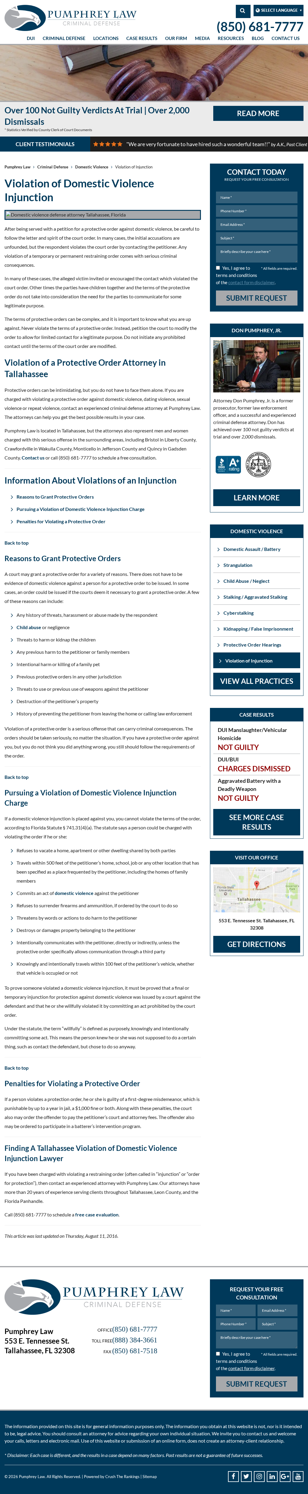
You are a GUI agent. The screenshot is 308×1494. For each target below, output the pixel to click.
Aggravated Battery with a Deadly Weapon (249, 789)
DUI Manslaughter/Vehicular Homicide (252, 739)
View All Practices (256, 681)
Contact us (33, 457)
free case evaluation (97, 1214)
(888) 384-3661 (134, 1340)
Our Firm (176, 38)
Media (202, 38)
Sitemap (150, 1476)
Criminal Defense (64, 38)
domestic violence (74, 893)
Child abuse (29, 627)
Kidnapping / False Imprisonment (258, 629)
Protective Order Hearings (252, 644)
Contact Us (286, 38)
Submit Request (256, 298)
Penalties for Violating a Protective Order (61, 521)
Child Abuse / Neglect (246, 581)
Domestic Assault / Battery (252, 549)
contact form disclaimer (251, 282)
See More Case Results (256, 822)
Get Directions (256, 944)
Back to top (17, 543)
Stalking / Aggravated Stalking (255, 597)
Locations (106, 38)
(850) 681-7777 (260, 26)
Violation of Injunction (249, 660)
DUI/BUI (254, 764)
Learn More (257, 497)
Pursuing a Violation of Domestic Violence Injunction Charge (81, 509)
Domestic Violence (91, 166)
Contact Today (256, 175)
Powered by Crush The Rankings (112, 1476)
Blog (258, 38)
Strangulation (237, 565)
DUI (31, 38)
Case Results (141, 38)
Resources (231, 38)
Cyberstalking (238, 613)
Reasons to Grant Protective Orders (55, 497)
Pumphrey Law (17, 166)
